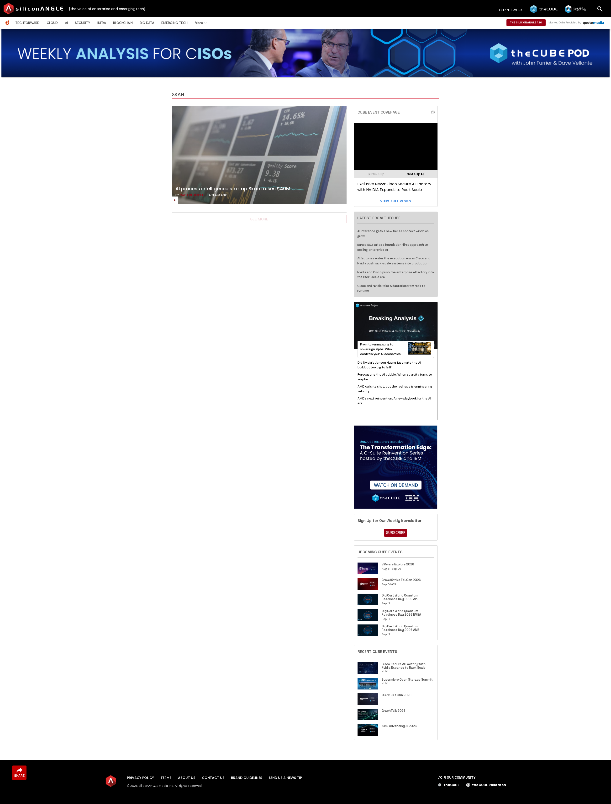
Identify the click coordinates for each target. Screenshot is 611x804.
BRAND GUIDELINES (246, 777)
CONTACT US (213, 777)
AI (66, 23)
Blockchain (123, 23)
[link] (259, 156)
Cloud (52, 23)
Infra (101, 23)
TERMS (166, 777)
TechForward (27, 23)
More (199, 23)
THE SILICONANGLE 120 (526, 22)
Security (82, 23)
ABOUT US (186, 777)
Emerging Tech (174, 23)
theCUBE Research (489, 784)
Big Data (147, 23)
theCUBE (451, 784)
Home (8, 20)
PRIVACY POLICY (140, 777)
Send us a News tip (285, 777)
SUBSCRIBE (395, 532)
